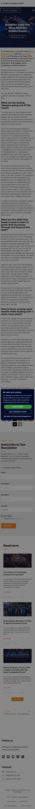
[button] (17, 416)
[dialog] (17, 404)
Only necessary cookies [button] (18, 412)
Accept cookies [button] (17, 407)
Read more (25, 402)
